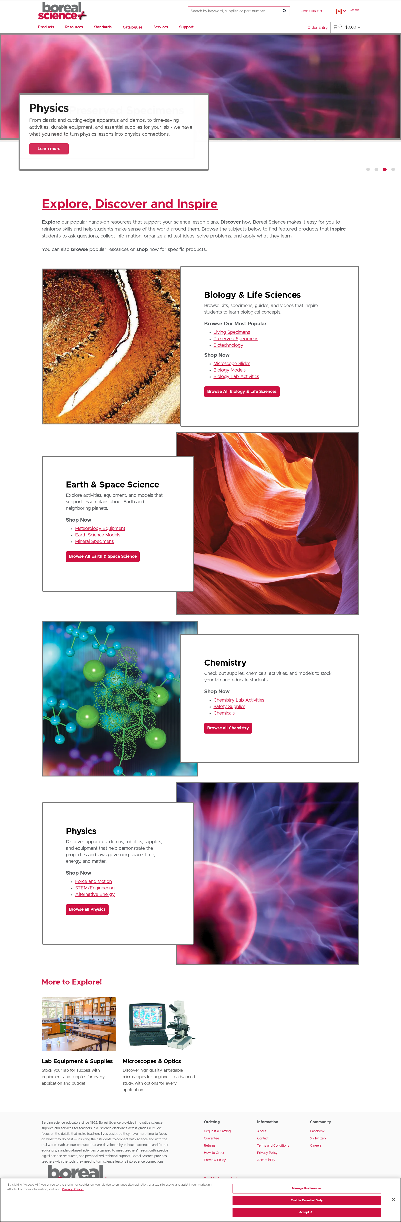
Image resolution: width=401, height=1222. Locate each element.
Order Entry (317, 27)
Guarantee (211, 1138)
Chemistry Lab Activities (238, 700)
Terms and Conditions (273, 1145)
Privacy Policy (267, 1153)
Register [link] (316, 11)
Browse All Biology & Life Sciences (242, 392)
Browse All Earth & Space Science (103, 557)
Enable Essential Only (307, 1200)
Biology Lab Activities (236, 376)
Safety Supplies (229, 706)
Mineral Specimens (94, 541)
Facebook (317, 1131)
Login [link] (304, 11)
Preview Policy (215, 1160)
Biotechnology (228, 345)
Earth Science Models (97, 535)
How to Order (214, 1153)
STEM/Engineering (95, 888)
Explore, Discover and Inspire (130, 204)
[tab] (368, 169)
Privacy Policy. (73, 1189)
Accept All (306, 1212)
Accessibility (266, 1160)
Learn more (49, 149)
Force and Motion (93, 881)
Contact (262, 1138)
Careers (316, 1145)
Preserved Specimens (235, 339)
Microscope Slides (231, 363)
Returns (210, 1145)
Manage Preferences (306, 1188)
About (261, 1131)
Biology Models (229, 370)
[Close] (393, 1200)
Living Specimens (231, 332)
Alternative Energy (95, 894)
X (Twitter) (318, 1138)
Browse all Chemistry (228, 728)
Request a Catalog (217, 1131)
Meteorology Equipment (100, 528)
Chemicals (224, 713)
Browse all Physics (87, 910)
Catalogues (132, 27)
